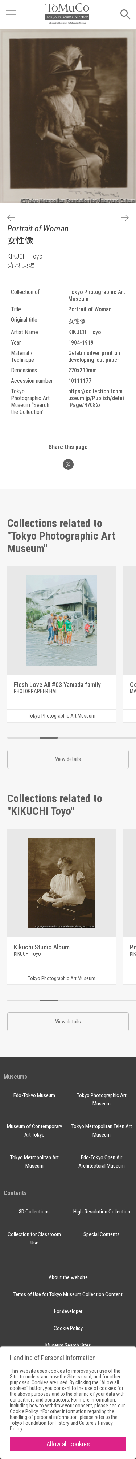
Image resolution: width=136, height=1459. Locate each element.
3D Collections (34, 1211)
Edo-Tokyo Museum (34, 1095)
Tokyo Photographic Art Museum (102, 1099)
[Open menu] (11, 14)
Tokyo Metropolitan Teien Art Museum (101, 1130)
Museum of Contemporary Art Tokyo (34, 1130)
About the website (68, 1277)
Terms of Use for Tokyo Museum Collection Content (68, 1294)
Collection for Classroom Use (34, 1238)
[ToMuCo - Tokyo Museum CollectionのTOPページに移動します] (67, 14)
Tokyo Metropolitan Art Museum (34, 1161)
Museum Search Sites (68, 1345)
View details (68, 759)
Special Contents (101, 1234)
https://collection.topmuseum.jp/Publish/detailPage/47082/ (96, 398)
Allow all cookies (68, 1444)
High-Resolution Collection (101, 1211)
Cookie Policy (68, 1328)
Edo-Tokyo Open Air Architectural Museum (101, 1161)
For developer (68, 1311)
